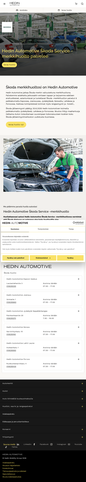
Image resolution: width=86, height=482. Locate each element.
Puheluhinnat (8, 468)
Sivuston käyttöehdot (11, 465)
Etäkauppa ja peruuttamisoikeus (16, 422)
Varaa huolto (9, 65)
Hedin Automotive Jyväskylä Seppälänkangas (27, 311)
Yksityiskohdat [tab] (43, 229)
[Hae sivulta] (82, 3)
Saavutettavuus (9, 474)
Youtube (78, 444)
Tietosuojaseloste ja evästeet (14, 471)
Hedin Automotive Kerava (18, 327)
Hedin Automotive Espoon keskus (22, 279)
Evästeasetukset (42, 258)
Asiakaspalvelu (8, 414)
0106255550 (11, 350)
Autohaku (23, 10)
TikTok (15, 447)
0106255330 (11, 286)
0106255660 (11, 302)
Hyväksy (70, 258)
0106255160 (11, 334)
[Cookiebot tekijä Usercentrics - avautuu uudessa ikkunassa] (74, 223)
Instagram (61, 444)
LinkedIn (27, 444)
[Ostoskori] (76, 4)
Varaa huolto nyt (16, 125)
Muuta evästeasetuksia (12, 477)
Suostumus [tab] (15, 229)
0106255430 (11, 366)
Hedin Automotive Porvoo (18, 359)
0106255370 (11, 318)
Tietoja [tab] (71, 229)
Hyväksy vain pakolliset (15, 258)
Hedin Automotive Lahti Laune (20, 343)
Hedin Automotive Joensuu (19, 295)
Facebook (44, 444)
